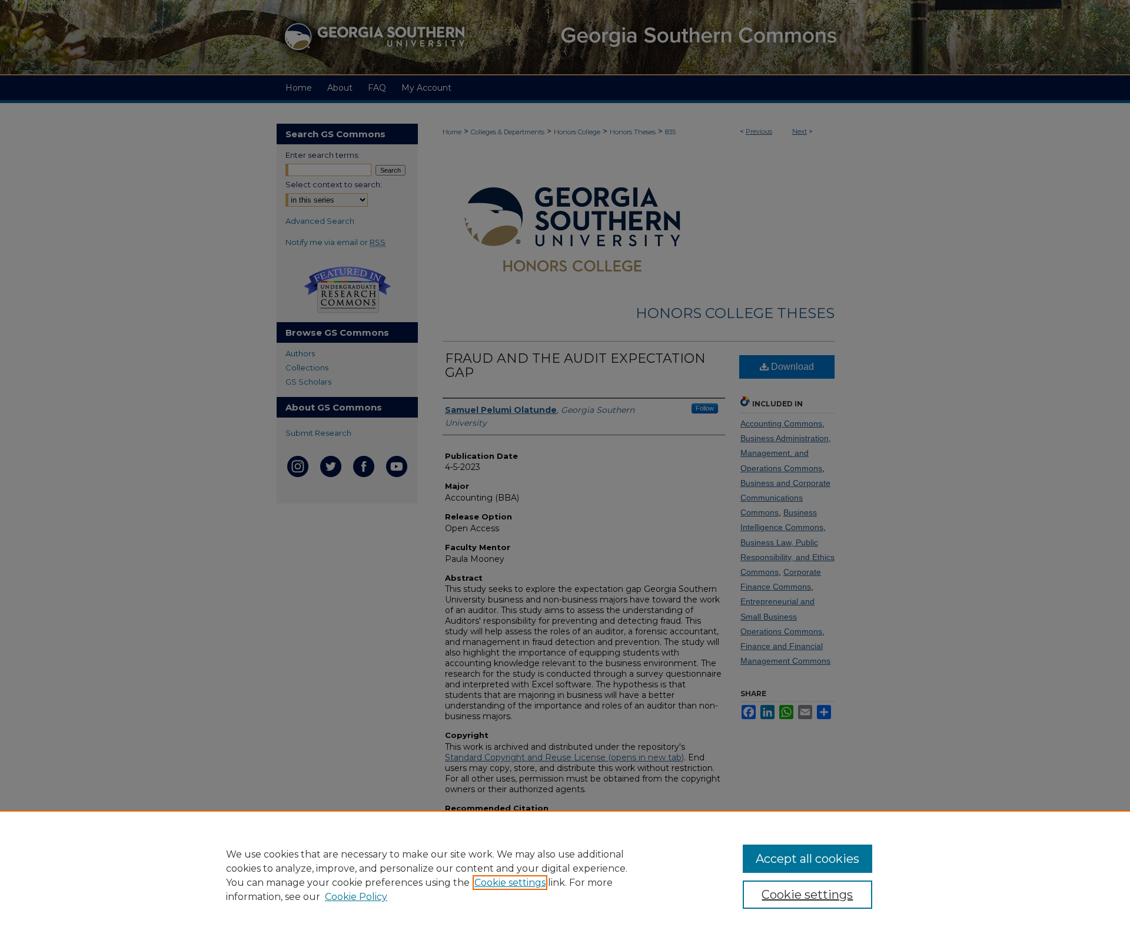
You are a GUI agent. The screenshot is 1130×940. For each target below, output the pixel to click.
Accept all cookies (807, 859)
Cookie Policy (356, 896)
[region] (565, 875)
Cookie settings (510, 882)
